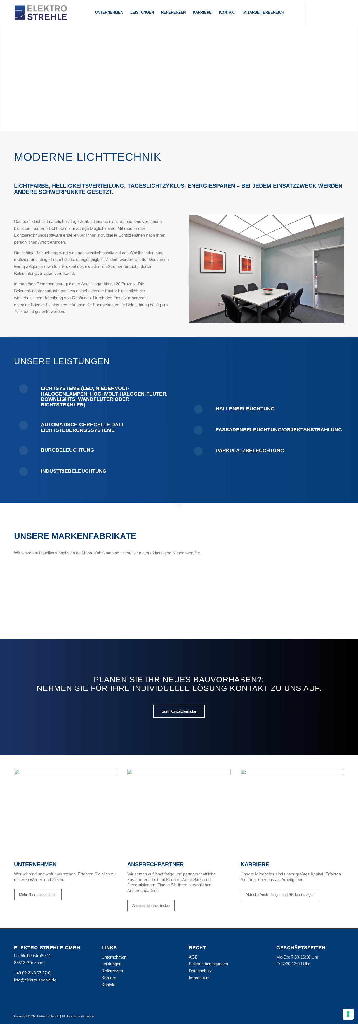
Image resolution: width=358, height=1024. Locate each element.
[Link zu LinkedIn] (323, 12)
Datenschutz (200, 970)
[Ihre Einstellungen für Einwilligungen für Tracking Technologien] (348, 1014)
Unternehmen (114, 957)
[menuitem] (109, 12)
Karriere (109, 977)
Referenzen (112, 970)
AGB (193, 957)
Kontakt (109, 984)
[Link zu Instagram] (314, 12)
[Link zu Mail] (340, 12)
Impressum (199, 977)
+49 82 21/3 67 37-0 (32, 973)
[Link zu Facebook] (331, 12)
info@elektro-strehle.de (35, 980)
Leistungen (111, 963)
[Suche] (293, 12)
